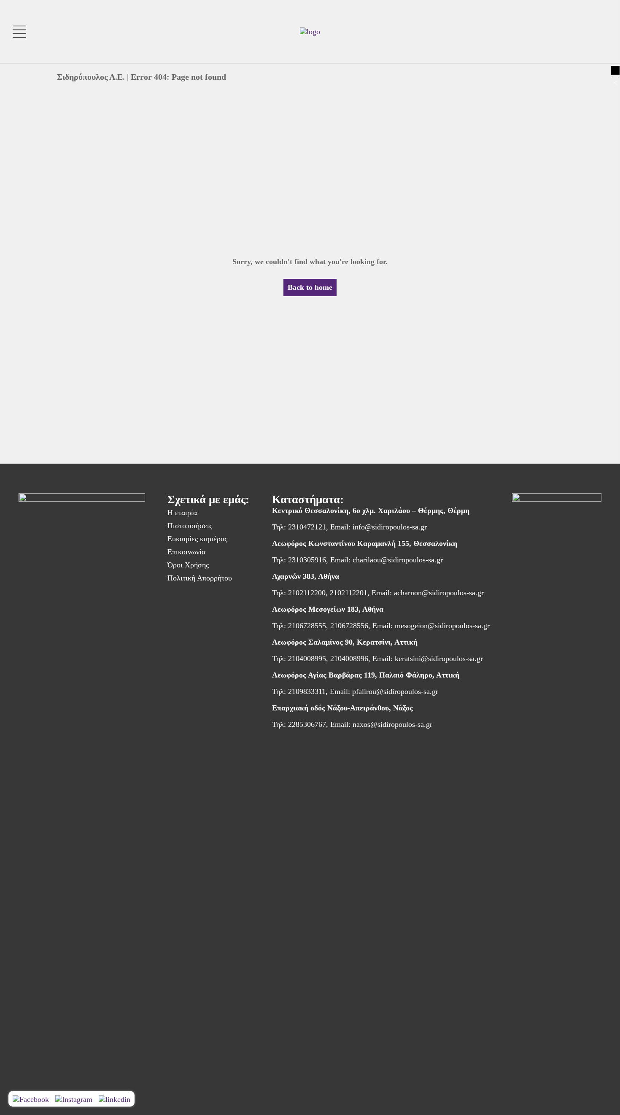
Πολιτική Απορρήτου (199, 578)
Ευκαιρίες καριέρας (197, 539)
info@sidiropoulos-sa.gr (390, 527)
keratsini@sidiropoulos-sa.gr (439, 658)
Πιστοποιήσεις (189, 525)
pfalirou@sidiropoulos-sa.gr (395, 691)
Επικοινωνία (186, 552)
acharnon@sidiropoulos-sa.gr (439, 593)
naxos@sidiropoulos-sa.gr (392, 724)
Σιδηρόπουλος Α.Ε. (91, 76)
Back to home (310, 287)
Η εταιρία (182, 512)
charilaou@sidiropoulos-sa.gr (398, 560)
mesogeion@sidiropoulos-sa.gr (442, 625)
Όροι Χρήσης (188, 565)
